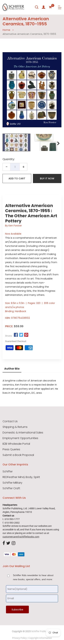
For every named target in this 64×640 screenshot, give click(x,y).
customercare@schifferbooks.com (21, 536)
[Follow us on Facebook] (16, 335)
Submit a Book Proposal (18, 455)
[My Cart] (50, 7)
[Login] (43, 7)
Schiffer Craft (11, 488)
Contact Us (10, 421)
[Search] (36, 7)
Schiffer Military (12, 482)
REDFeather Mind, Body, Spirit (21, 477)
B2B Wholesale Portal (16, 443)
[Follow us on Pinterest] (26, 335)
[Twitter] (8, 543)
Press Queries (11, 449)
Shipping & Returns (15, 427)
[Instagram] (13, 543)
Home (6, 30)
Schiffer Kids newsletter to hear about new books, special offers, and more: (33, 577)
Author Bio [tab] (12, 369)
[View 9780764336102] (16, 142)
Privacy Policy (19, 638)
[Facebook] (4, 543)
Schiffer (8, 471)
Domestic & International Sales (23, 432)
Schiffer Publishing (41, 631)
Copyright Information (40, 638)
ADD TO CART (17, 178)
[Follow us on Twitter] (21, 335)
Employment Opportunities (20, 438)
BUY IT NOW (47, 178)
